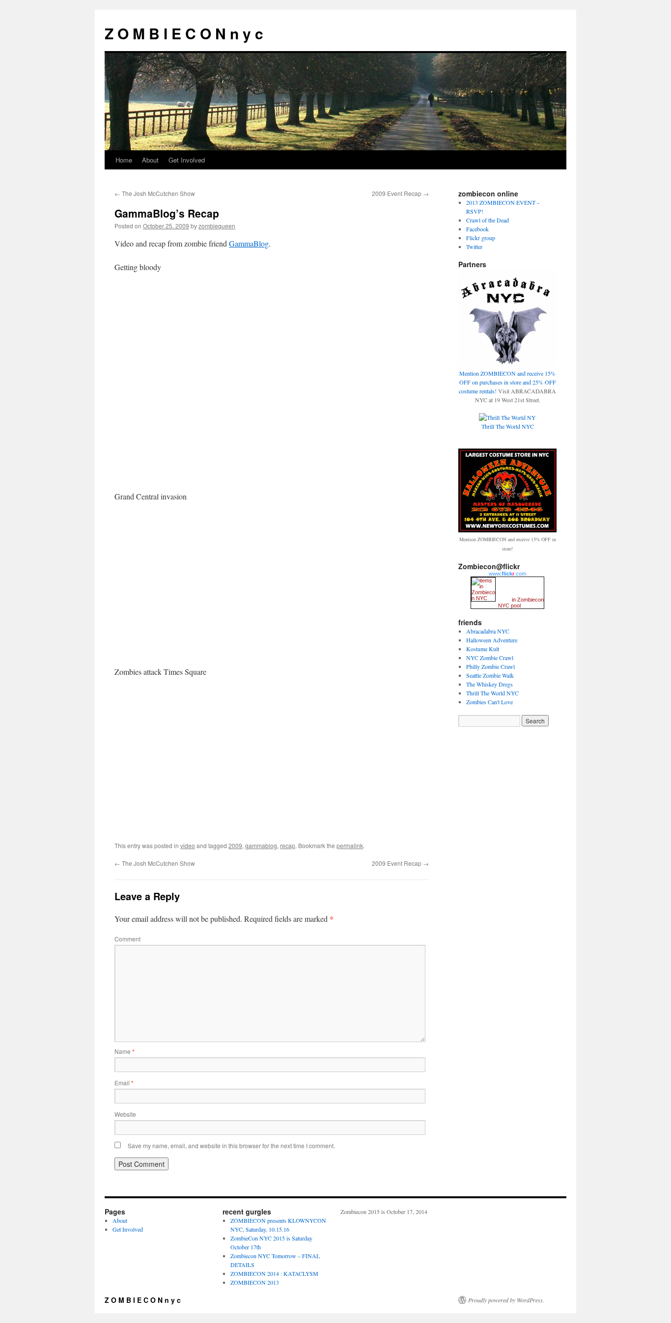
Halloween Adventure (491, 640)
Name (124, 1051)
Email (124, 1082)
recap (287, 845)
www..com (507, 574)
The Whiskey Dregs (489, 684)
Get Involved (186, 160)
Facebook (477, 229)
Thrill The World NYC (492, 693)
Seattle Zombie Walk (490, 675)
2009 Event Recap (400, 193)
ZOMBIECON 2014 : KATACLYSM (274, 1273)
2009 (235, 845)
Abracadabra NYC (487, 631)
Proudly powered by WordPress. (506, 1300)
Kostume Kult (482, 649)
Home (123, 160)
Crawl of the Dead (487, 220)
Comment (127, 939)
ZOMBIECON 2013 (254, 1282)
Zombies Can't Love (489, 702)
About (150, 160)
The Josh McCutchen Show (154, 193)
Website (125, 1114)
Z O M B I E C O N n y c (184, 33)
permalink (349, 845)
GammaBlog (249, 243)
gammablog (261, 845)
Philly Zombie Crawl (490, 666)
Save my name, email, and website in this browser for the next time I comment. (231, 1145)
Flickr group (480, 238)
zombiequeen (216, 225)
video (187, 845)
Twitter (474, 246)
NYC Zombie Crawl (489, 658)
